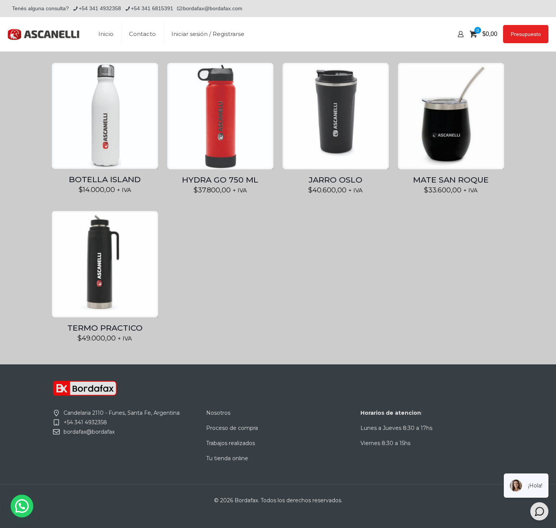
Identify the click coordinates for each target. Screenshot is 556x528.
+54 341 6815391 (152, 8)
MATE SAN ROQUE (451, 179)
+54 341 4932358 (100, 8)
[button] (22, 506)
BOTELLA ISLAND (105, 179)
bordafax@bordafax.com (212, 8)
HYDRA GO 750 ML (220, 179)
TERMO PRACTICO (105, 328)
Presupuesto (526, 34)
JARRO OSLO (335, 179)
